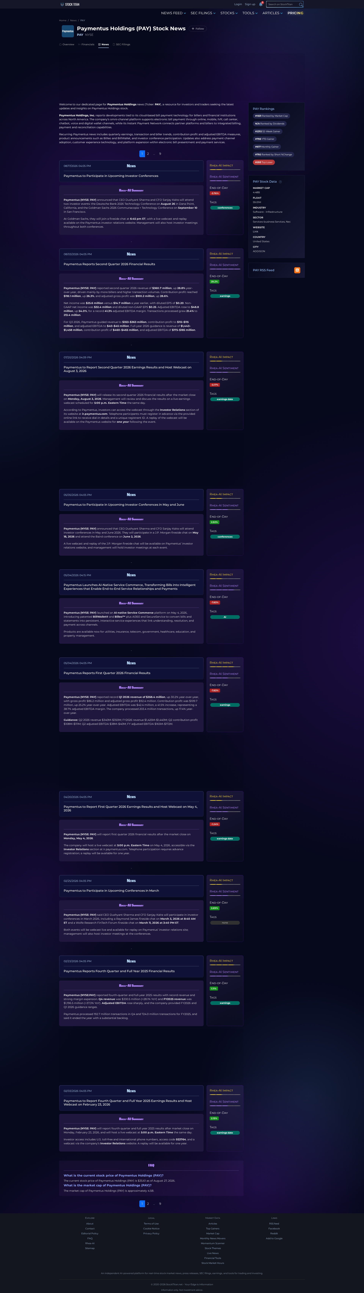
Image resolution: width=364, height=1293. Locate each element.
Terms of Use (151, 1223)
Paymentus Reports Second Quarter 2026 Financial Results (109, 264)
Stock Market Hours (213, 1263)
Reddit (274, 1233)
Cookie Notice (151, 1228)
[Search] (301, 4)
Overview (68, 44)
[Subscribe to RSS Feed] (297, 270)
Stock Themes (213, 1248)
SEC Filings (123, 44)
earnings (225, 296)
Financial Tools (212, 1258)
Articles (213, 1223)
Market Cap (261, 188)
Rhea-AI (90, 1243)
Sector (258, 217)
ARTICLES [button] (271, 13)
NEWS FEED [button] (172, 13)
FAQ (90, 1238)
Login (238, 4)
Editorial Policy (89, 1233)
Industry (259, 207)
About (89, 1223)
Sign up (250, 4)
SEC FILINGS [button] (201, 13)
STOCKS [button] (227, 13)
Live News (213, 1253)
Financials (88, 44)
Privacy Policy (151, 1233)
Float (257, 198)
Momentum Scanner (213, 1243)
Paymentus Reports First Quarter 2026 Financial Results (107, 673)
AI (225, 617)
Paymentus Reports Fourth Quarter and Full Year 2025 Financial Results (119, 971)
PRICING (296, 13)
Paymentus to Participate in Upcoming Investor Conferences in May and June (124, 504)
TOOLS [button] (248, 13)
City (256, 247)
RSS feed (274, 1223)
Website (259, 227)
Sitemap (90, 1248)
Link (255, 231)
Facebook (274, 1228)
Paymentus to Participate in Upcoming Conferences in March (111, 890)
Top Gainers (212, 1228)
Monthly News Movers (212, 1238)
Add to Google (274, 1238)
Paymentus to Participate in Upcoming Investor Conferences (111, 176)
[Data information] (280, 181)
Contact (90, 1228)
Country (259, 237)
